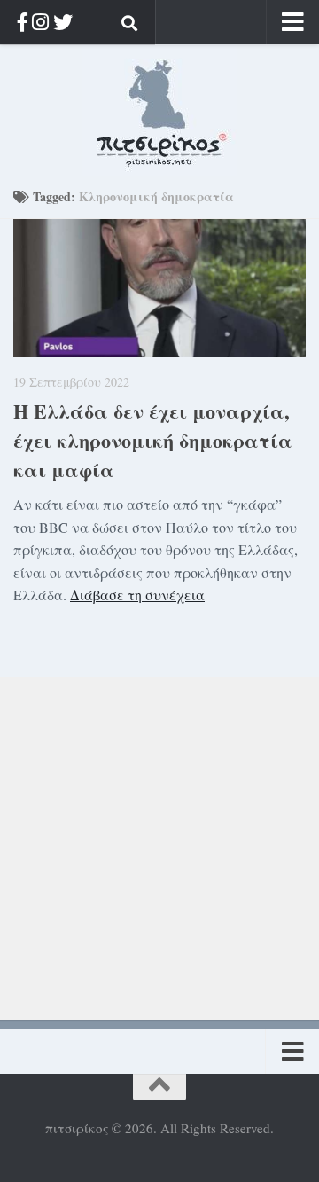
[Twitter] (63, 22)
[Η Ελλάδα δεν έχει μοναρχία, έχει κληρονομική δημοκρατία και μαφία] (159, 288)
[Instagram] (40, 22)
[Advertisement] (159, 837)
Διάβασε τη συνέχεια (137, 594)
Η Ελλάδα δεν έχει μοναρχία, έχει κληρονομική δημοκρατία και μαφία (152, 440)
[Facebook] (22, 22)
